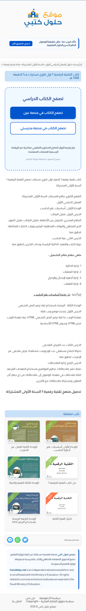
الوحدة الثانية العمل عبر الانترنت (24, 448)
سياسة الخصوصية (49, 598)
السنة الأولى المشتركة (33, 64)
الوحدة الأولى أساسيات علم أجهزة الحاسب (62, 448)
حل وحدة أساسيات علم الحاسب (51, 294)
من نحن (30, 598)
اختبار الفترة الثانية (62, 518)
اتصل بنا (17, 601)
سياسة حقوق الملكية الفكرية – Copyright (50, 601)
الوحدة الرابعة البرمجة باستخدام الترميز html (24, 520)
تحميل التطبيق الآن (21, 43)
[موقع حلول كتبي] (43, 18)
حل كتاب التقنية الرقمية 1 (62, 482)
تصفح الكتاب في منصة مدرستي (43, 128)
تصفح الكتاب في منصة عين (43, 113)
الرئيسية (78, 64)
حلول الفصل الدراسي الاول (58, 64)
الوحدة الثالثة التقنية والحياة (24, 482)
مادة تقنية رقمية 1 (11, 64)
